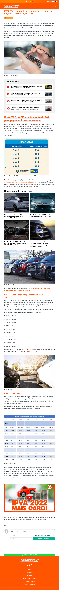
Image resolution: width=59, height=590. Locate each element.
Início (29, 569)
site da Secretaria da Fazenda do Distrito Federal (20, 182)
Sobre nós (29, 572)
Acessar (52, 525)
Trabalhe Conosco (30, 581)
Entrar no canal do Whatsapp (31, 554)
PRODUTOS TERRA (52, 1)
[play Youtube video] (29, 498)
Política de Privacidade (29, 578)
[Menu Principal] (55, 6)
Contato (29, 575)
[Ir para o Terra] (29, 1)
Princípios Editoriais (29, 584)
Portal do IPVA (32, 351)
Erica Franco (11, 15)
